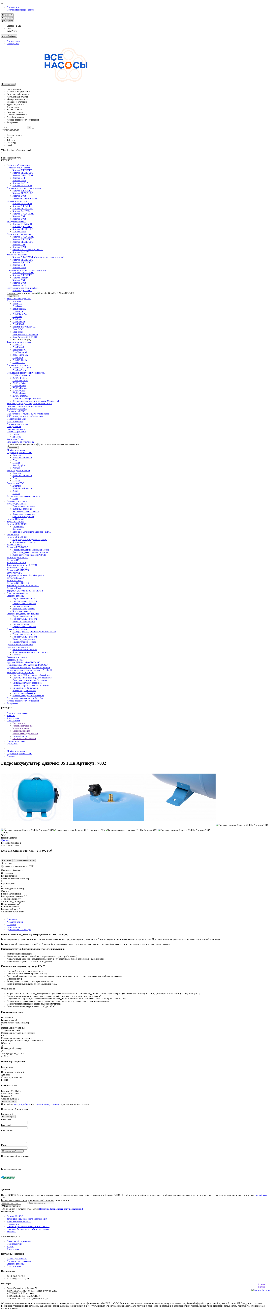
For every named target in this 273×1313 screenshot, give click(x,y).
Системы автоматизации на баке (23, 288)
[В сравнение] (5, 828)
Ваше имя (6, 1119)
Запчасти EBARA (15, 578)
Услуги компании (21, 728)
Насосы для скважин (17, 1258)
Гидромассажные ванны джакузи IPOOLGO (28, 667)
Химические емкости (17, 629)
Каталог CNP (19, 178)
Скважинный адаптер (23, 516)
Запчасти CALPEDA (17, 567)
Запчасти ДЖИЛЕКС (17, 557)
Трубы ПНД (18, 527)
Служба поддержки (10, 1236)
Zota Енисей (18, 347)
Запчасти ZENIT (15, 580)
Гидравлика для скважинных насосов (31, 550)
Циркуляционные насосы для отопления (26, 270)
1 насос (16, 434)
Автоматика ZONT (16, 411)
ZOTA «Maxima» (21, 396)
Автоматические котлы (18, 365)
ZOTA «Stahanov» (21, 375)
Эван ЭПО (18, 329)
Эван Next (17, 332)
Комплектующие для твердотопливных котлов (29, 403)
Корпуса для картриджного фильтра (30, 539)
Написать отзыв (9, 1101)
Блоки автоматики (16, 429)
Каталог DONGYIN (22, 185)
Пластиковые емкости (17, 593)
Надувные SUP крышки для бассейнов (31, 675)
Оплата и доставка (16, 741)
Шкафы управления (16, 431)
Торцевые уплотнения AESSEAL (23, 585)
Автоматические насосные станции (24, 188)
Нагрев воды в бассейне (24, 690)
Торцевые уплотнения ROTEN (22, 565)
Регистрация (13, 43)
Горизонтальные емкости (25, 601)
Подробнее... (261, 1195)
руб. (7, 21)
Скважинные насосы (17, 201)
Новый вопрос (8, 1117)
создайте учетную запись (47, 1104)
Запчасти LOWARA (16, 562)
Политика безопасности (24, 738)
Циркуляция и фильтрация (25, 688)
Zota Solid (17, 316)
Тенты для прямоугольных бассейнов (31, 685)
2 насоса (17, 437)
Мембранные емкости (17, 450)
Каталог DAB (19, 180)
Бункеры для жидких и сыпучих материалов (34, 631)
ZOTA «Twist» (19, 383)
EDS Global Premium (22, 457)
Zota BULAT (19, 362)
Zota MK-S (18, 311)
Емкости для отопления (18, 470)
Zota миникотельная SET (25, 327)
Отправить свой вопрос (12, 1151)
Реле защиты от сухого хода (20, 442)
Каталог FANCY (21, 183)
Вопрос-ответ (13, 927)
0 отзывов (7, 863)
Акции (10, 1246)
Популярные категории (12, 1254)
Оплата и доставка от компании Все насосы (28, 1226)
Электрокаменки (15, 421)
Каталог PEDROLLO (23, 173)
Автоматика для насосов (19, 1261)
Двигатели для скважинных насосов (30, 552)
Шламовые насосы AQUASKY (28, 249)
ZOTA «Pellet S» (20, 378)
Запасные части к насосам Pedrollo (29, 555)
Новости (11, 715)
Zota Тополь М (20, 352)
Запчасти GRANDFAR (18, 570)
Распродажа (12, 703)
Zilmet (15, 460)
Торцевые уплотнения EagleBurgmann (25, 575)
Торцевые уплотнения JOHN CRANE (25, 590)
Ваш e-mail (6, 1125)
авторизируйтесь (22, 1104)
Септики (17, 654)
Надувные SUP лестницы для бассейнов (32, 677)
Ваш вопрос (7, 1130)
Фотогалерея (13, 718)
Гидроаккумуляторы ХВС (19, 452)
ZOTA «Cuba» (19, 390)
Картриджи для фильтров (25, 542)
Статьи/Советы (20, 736)
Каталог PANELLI (21, 211)
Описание (12, 919)
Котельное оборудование (19, 298)
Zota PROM (18, 324)
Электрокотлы (14, 301)
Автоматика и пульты (17, 424)
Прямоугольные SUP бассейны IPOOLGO (27, 665)
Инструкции (19, 723)
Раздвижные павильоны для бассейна (25, 698)
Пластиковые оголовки (24, 506)
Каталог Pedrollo (20, 277)
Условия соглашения (22, 726)
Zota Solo (17, 319)
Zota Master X (19, 350)
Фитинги (17, 529)
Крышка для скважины (24, 514)
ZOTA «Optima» (20, 380)
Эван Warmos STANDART (25, 334)
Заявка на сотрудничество (25, 733)
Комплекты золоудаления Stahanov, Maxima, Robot (37, 401)
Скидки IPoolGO (15, 1216)
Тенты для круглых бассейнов (27, 683)
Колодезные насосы (16, 221)
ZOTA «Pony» (19, 393)
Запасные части (14, 544)
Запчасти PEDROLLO (17, 547)
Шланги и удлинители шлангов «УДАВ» (32, 532)
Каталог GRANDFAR (23, 175)
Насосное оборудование (18, 165)
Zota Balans (18, 306)
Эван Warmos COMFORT (25, 337)
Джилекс (17, 455)
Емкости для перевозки (24, 608)
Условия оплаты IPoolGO (19, 1221)
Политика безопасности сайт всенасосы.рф (28, 1229)
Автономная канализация (25, 649)
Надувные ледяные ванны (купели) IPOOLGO (29, 670)
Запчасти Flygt (14, 588)
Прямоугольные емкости (24, 603)
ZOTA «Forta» (19, 385)
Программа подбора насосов (21, 10)
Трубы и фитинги (15, 521)
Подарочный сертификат (19, 1241)
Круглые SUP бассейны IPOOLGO (24, 662)
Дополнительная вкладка (19, 929)
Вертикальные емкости (24, 598)
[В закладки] (2, 828)
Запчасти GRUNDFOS (18, 583)
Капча (4, 1145)
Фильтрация (13, 534)
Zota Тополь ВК (20, 355)
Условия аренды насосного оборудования (27, 1219)
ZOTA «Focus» (20, 388)
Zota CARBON (20, 360)
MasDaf (16, 463)
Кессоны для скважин (17, 657)
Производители (14, 1244)
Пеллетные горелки (16, 419)
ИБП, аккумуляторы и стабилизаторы (25, 416)
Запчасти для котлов (17, 408)
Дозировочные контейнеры (20, 644)
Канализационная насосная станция (30, 652)
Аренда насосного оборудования (23, 700)
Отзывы (11, 924)
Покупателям (13, 720)
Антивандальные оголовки (26, 511)
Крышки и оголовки (17, 501)
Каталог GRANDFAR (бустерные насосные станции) (38, 257)
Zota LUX (17, 303)
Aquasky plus (19, 465)
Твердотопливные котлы (19, 342)
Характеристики (15, 922)
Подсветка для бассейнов (25, 693)
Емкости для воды (15, 596)
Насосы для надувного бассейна (28, 695)
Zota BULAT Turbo (22, 367)
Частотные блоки (15, 439)
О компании (13, 7)
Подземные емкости (22, 606)
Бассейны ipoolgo (15, 660)
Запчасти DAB (14, 560)
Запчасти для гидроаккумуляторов (23, 496)
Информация (7, 1211)
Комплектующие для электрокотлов (24, 406)
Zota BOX (17, 344)
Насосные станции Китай (25, 198)
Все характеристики (11, 894)
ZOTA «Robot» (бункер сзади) (27, 398)
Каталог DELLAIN (16, 519)
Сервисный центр (21, 731)
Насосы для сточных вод (19, 234)
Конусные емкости (22, 611)
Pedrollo (16, 468)
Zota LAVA (18, 357)
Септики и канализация (18, 647)
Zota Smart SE (19, 309)
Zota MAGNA (19, 370)
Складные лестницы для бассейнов (30, 680)
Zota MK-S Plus (20, 314)
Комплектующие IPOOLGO (20, 672)
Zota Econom (19, 321)
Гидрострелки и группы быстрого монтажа (28, 414)
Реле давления (14, 426)
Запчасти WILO (14, 573)
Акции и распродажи (17, 713)
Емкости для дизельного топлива (23, 614)
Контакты (11, 1231)
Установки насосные (17, 254)
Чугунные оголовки (22, 509)
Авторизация (13, 41)
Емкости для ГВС (15, 483)
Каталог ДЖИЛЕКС (22, 170)
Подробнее (12, 296)
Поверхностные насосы (18, 167)
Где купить (12, 743)
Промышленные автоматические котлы (26, 373)
